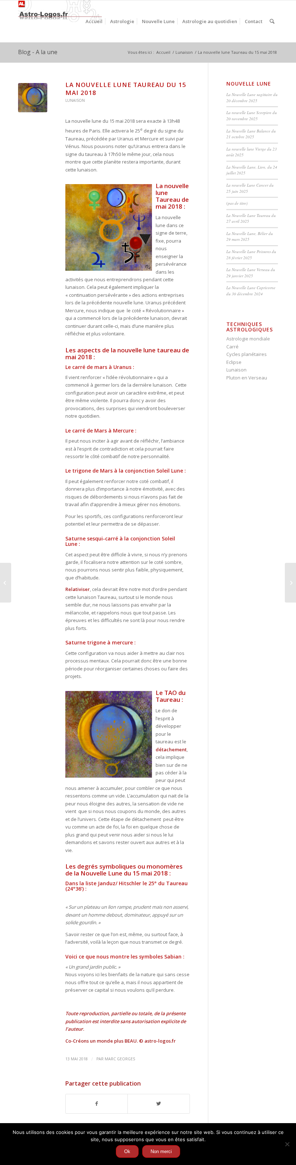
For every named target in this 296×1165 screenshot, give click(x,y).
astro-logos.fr (160, 1041)
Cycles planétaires (246, 354)
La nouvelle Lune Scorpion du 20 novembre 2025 (251, 115)
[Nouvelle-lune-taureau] (32, 97)
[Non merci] (287, 1144)
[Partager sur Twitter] (158, 1103)
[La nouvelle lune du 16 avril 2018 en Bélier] (5, 583)
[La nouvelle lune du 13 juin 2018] (290, 583)
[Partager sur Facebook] (96, 1103)
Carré (232, 346)
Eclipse (233, 362)
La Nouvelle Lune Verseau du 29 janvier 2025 (250, 272)
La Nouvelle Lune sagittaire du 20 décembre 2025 (252, 97)
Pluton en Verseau (246, 377)
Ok (127, 1151)
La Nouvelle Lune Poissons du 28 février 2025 (251, 254)
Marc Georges (120, 1058)
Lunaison (75, 100)
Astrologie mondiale (248, 338)
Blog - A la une (37, 52)
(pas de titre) (237, 203)
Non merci (161, 1151)
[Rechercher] (272, 21)
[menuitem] (94, 21)
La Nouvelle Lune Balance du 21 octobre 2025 (251, 134)
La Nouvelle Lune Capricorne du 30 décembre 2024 (250, 290)
